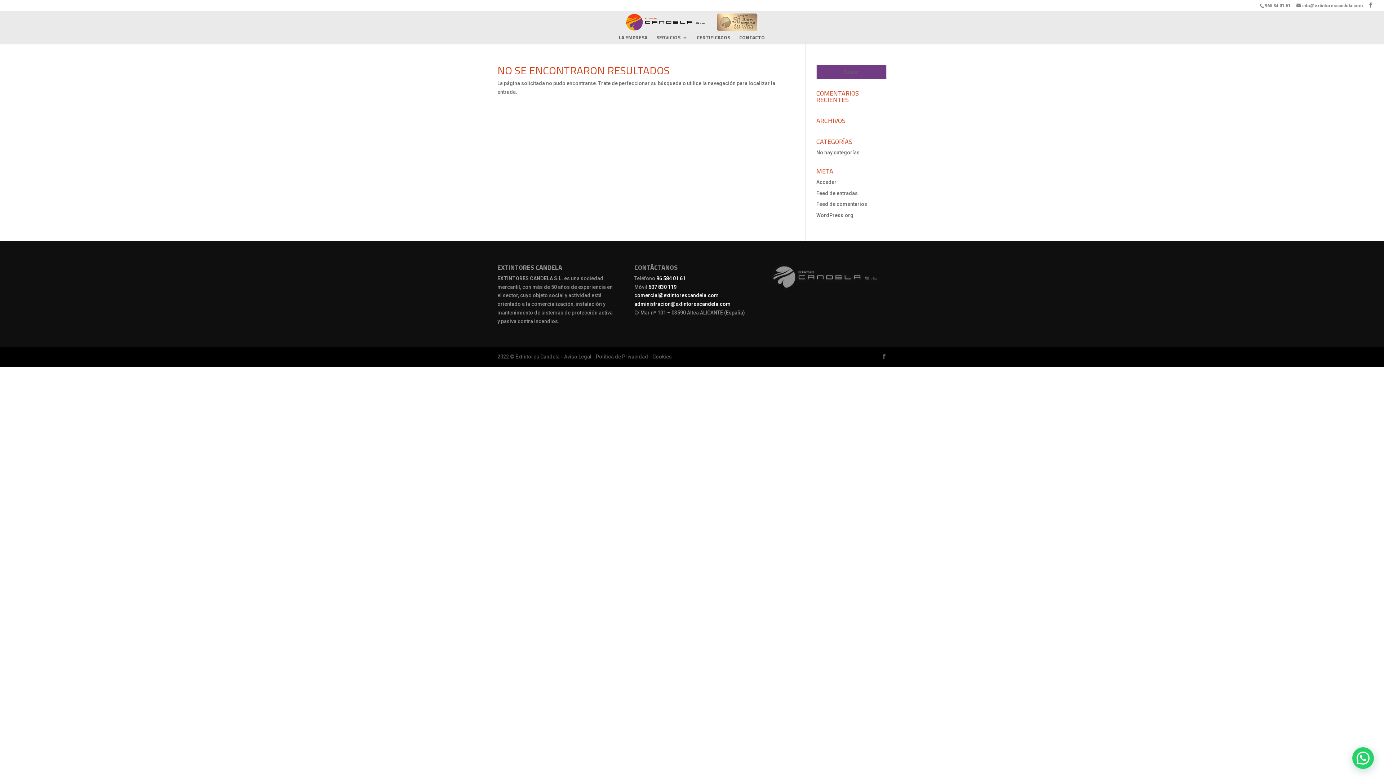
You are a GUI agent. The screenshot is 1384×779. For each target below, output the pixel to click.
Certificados (713, 38)
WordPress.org (834, 215)
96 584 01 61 (671, 278)
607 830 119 (662, 287)
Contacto (752, 38)
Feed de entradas (837, 193)
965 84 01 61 (1278, 5)
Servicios (668, 38)
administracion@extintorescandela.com (682, 304)
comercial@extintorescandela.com (676, 295)
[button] (1363, 758)
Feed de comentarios (841, 204)
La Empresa (633, 38)
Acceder (826, 182)
